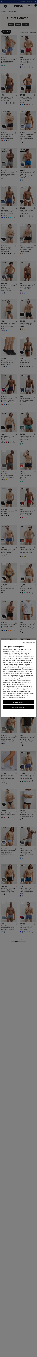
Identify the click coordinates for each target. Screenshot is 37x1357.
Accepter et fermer (18, 707)
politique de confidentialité (17, 697)
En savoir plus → (18, 702)
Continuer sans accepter (28, 642)
